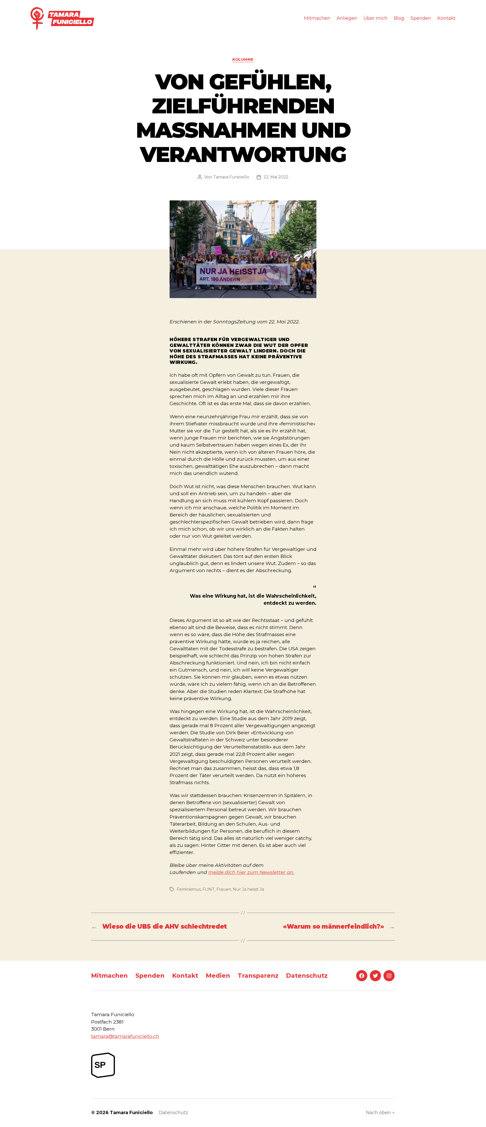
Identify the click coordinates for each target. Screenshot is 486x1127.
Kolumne (243, 59)
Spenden (421, 18)
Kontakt (446, 18)
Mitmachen (317, 18)
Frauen (223, 889)
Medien (218, 975)
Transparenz (258, 975)
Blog (399, 18)
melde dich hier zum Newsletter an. (251, 872)
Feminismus (189, 889)
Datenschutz (307, 975)
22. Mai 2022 (276, 177)
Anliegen (347, 18)
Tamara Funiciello (231, 177)
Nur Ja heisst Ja (248, 889)
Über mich (375, 18)
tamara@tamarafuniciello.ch (125, 1036)
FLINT (208, 889)
